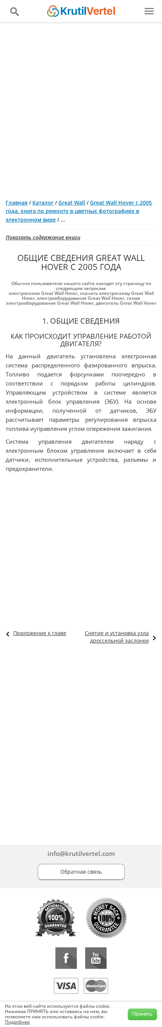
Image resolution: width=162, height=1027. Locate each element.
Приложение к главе (39, 633)
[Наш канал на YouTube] (96, 958)
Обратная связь (81, 871)
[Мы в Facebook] (66, 958)
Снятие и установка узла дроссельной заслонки (117, 636)
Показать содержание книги (43, 237)
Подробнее (17, 1022)
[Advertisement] (81, 108)
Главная (17, 202)
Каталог (42, 202)
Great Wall (71, 202)
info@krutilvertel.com (81, 853)
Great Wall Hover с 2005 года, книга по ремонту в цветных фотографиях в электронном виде (79, 211)
